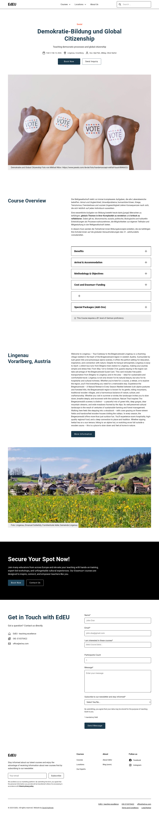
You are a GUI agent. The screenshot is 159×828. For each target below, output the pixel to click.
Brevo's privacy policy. (26, 786)
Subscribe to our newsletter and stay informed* (105, 697)
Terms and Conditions (130, 808)
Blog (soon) (107, 764)
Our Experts (81, 769)
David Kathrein (48, 808)
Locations (79, 4)
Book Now (69, 61)
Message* (88, 667)
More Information (83, 434)
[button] (66, 4)
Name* (87, 615)
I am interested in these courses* (98, 640)
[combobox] (117, 645)
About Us (94, 4)
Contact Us (34, 583)
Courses (64, 4)
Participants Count (92, 655)
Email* (87, 628)
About (105, 754)
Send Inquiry (91, 61)
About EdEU (107, 760)
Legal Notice (146, 808)
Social (79, 24)
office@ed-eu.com (21, 643)
